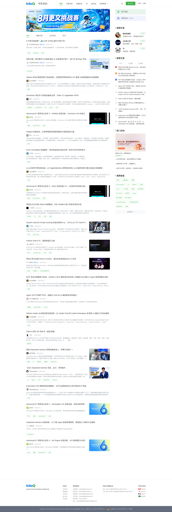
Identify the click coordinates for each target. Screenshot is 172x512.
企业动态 (52, 35)
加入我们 (65, 496)
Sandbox (29, 107)
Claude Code (37, 252)
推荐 (27, 35)
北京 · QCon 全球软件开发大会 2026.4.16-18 (115, 489)
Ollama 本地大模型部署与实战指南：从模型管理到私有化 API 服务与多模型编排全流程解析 (62, 77)
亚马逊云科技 (134, 202)
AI (87, 3)
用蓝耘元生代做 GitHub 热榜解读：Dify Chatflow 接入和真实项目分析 (54, 204)
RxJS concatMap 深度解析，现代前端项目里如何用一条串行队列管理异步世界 (57, 150)
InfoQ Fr (143, 494)
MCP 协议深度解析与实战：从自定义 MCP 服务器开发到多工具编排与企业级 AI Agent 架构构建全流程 (67, 277)
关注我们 (65, 498)
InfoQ (28, 53)
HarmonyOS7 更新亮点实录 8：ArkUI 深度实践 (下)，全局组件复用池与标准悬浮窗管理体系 (63, 186)
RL (45, 107)
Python (134, 184)
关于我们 (65, 489)
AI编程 (29, 307)
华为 (28, 416)
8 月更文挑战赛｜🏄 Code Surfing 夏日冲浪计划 (45, 41)
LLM (39, 380)
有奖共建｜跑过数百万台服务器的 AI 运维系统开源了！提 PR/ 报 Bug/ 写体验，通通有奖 (61, 59)
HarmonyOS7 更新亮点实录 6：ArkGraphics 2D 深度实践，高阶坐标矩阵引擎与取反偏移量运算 (64, 404)
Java (117, 189)
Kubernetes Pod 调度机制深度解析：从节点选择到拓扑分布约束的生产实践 (56, 386)
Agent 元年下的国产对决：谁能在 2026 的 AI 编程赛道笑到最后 (51, 295)
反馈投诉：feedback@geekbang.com (83, 494)
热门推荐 (119, 197)
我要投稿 (65, 491)
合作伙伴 (65, 494)
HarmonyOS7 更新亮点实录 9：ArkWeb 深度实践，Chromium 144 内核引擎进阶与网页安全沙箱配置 (66, 114)
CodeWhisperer (121, 202)
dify (40, 216)
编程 (28, 361)
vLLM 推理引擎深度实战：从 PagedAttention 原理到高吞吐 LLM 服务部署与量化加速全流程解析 (64, 168)
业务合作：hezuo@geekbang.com (82, 491)
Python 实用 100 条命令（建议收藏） (41, 331)
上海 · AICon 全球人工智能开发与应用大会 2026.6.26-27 (118, 491)
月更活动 (69, 3)
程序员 (127, 193)
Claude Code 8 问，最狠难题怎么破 (40, 241)
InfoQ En (143, 489)
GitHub (29, 216)
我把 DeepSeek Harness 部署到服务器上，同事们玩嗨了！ (49, 350)
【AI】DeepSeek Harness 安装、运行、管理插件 (45, 368)
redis (134, 193)
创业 (126, 206)
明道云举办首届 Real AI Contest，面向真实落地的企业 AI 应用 (51, 259)
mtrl (57, 107)
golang (93, 3)
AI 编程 (35, 271)
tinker (51, 107)
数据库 (29, 343)
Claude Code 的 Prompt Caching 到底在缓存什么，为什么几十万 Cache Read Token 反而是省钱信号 (66, 223)
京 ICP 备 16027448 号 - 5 (98, 509)
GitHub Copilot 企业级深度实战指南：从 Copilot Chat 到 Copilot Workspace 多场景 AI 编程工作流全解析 (67, 313)
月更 (42, 53)
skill (45, 252)
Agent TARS (37, 307)
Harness (54, 380)
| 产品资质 (129, 509)
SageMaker (38, 107)
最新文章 (39, 35)
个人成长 (125, 189)
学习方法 (119, 193)
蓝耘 (50, 216)
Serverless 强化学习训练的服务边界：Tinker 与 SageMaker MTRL (52, 95)
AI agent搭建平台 (44, 271)
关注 (64, 35)
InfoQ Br (143, 496)
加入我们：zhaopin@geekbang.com (83, 496)
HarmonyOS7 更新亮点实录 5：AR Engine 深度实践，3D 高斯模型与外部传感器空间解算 (62, 440)
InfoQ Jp (143, 491)
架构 (133, 189)
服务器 (39, 361)
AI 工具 (46, 307)
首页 (61, 3)
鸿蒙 (28, 125)
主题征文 (79, 3)
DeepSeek (53, 361)
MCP (28, 252)
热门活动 (35, 53)
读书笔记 (140, 189)
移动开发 (119, 206)
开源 (141, 184)
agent (33, 380)
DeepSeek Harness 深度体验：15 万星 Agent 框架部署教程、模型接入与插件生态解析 (60, 422)
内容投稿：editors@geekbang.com (82, 489)
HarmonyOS (36, 125)
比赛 (28, 271)
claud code (36, 234)
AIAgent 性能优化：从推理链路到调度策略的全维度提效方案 (50, 132)
